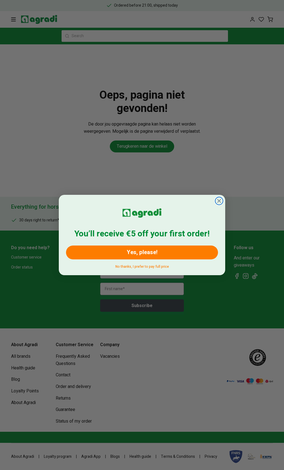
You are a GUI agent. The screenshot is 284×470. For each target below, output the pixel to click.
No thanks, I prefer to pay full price (142, 265)
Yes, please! (142, 252)
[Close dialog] (219, 201)
